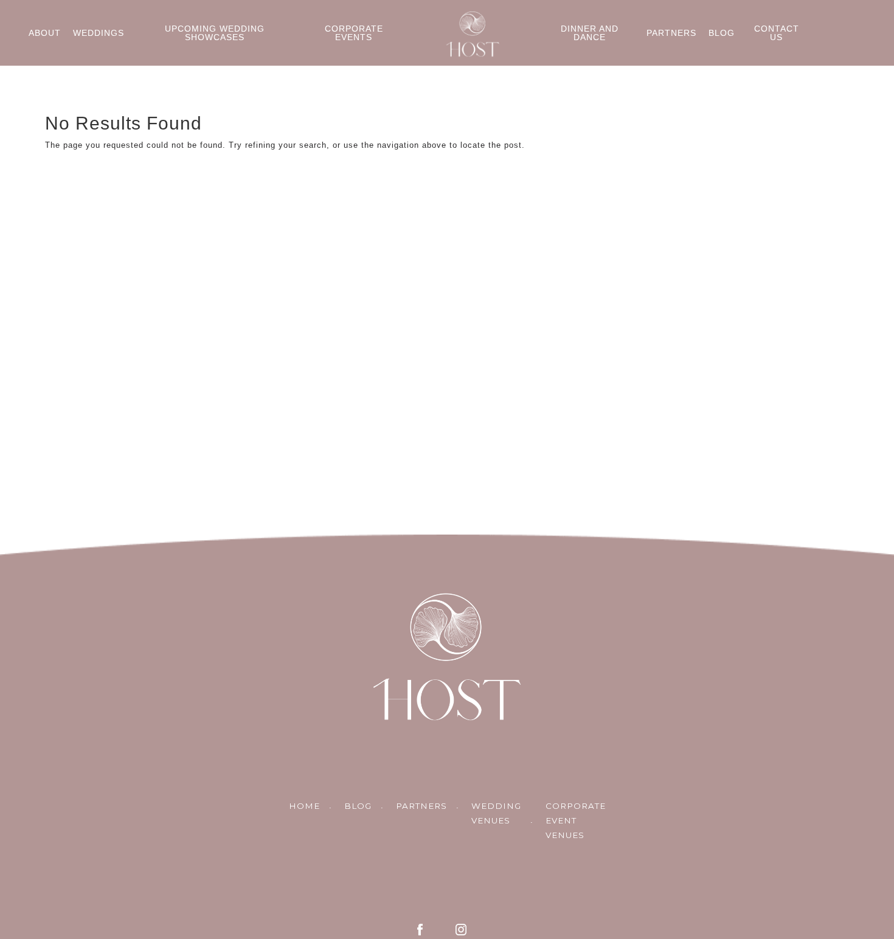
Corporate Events (354, 33)
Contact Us (776, 33)
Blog (722, 33)
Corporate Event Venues (576, 820)
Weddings (98, 33)
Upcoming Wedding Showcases (215, 33)
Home (304, 806)
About (45, 33)
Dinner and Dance (590, 33)
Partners (671, 33)
